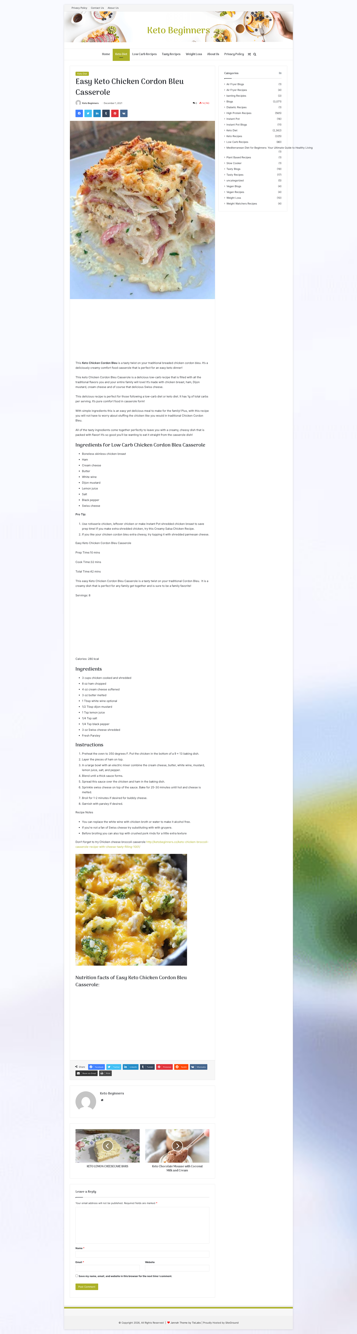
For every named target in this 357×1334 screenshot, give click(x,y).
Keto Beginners (90, 103)
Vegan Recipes (235, 192)
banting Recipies (236, 95)
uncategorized (235, 180)
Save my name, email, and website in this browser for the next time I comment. (125, 1276)
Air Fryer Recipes (236, 89)
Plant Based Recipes (238, 157)
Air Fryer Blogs (235, 84)
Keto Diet (121, 54)
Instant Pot (233, 118)
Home (106, 54)
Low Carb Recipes (144, 54)
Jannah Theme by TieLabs (186, 1322)
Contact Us (97, 7)
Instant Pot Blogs (236, 124)
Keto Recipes (234, 136)
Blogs (229, 101)
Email (79, 1262)
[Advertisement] (142, 333)
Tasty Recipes (171, 54)
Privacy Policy (79, 7)
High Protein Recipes (238, 113)
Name (79, 1248)
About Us (113, 7)
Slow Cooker (234, 163)
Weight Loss (194, 54)
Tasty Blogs (233, 168)
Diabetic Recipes (236, 107)
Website (150, 1262)
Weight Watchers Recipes (241, 203)
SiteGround (232, 1322)
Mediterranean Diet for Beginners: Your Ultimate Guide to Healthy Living (269, 147)
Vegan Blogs (233, 186)
